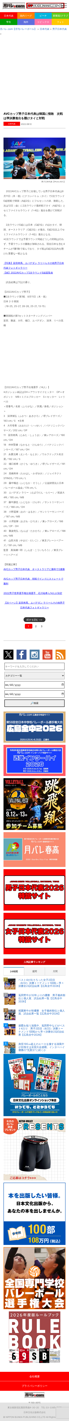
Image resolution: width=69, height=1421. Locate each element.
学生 (8, 21)
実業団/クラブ (60, 15)
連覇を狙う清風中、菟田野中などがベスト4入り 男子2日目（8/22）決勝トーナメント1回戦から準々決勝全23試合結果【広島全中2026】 (41, 1030)
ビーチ (43, 15)
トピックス (43, 21)
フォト (60, 21)
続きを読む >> (34, 619)
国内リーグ (26, 15)
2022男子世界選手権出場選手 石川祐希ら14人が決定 (32, 593)
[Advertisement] (34, 72)
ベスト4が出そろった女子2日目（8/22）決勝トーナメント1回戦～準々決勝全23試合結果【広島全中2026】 (41, 983)
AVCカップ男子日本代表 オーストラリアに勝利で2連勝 (34, 569)
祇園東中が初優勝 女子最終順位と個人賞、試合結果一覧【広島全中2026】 (41, 1012)
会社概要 (34, 1376)
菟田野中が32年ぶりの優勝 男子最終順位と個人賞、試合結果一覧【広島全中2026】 (41, 998)
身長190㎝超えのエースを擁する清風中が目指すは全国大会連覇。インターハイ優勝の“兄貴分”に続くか (41, 1047)
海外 (26, 21)
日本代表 (8, 15)
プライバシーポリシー (34, 1385)
